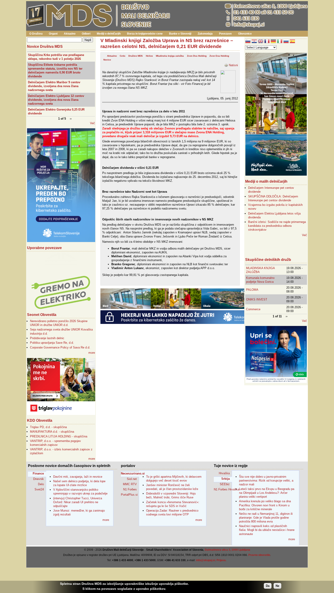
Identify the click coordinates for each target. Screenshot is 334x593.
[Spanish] (292, 41)
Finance (38, 473)
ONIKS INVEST (256, 299)
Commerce (253, 309)
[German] (273, 41)
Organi (53, 33)
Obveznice (245, 33)
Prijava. (221, 560)
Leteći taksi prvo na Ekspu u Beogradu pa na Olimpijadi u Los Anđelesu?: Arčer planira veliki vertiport (266, 492)
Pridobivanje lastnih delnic (47, 338)
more (91, 352)
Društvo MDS (135, 56)
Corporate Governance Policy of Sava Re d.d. (60, 347)
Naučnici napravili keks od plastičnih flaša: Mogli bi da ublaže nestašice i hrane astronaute (266, 529)
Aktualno (69, 33)
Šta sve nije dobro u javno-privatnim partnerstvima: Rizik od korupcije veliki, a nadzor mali (266, 480)
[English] (260, 41)
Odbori (86, 33)
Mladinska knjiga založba (170, 56)
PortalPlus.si (129, 494)
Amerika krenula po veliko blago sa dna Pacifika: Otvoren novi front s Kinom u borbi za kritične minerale (265, 505)
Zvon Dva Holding (197, 56)
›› (71, 118)
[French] (267, 41)
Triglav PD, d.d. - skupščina (48, 427)
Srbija (225, 478)
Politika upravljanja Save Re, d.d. (52, 342)
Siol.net (132, 479)
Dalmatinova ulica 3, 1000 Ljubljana (227, 549)
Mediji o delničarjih (109, 33)
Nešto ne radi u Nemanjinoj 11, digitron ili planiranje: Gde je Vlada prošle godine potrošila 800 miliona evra (266, 517)
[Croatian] (254, 41)
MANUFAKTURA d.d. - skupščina (52, 431)
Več (92, 123)
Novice (107, 59)
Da (267, 586)
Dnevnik (38, 479)
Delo (41, 484)
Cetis (122, 56)
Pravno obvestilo (259, 555)
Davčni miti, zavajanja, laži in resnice (77, 476)
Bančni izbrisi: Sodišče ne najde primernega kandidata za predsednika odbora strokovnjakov (277, 225)
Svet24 (39, 489)
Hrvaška (224, 473)
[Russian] (286, 41)
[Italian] (279, 41)
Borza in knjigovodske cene (145, 33)
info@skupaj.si (205, 560)
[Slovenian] (248, 41)
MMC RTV (130, 484)
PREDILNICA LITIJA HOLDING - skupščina (58, 436)
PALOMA (252, 289)
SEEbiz (225, 484)
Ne (277, 586)
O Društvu (35, 33)
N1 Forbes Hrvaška (223, 489)
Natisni (233, 65)
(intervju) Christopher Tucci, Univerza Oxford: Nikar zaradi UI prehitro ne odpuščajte (77, 502)
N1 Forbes (130, 489)
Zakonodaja (205, 33)
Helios (149, 56)
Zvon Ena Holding (219, 56)
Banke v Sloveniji (180, 33)
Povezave (225, 33)
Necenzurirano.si (130, 473)
